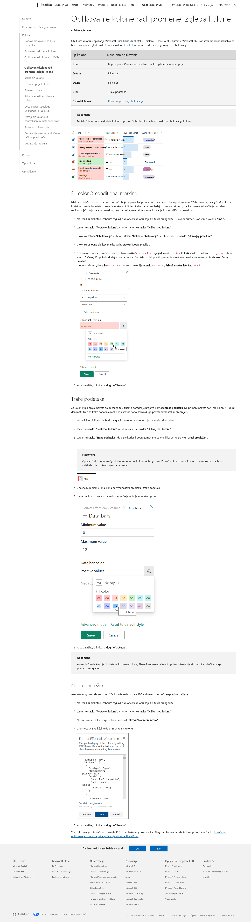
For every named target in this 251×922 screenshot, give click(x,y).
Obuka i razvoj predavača (100, 893)
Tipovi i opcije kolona (36, 84)
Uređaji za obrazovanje (99, 871)
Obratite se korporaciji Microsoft (141, 915)
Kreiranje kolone (34, 77)
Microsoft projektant (173, 866)
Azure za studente (97, 904)
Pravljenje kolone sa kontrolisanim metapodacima (41, 119)
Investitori (207, 877)
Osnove (26, 19)
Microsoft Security (133, 871)
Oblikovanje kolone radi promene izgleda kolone (38, 69)
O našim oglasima (207, 915)
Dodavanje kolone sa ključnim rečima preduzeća (42, 135)
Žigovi (193, 915)
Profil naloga (57, 866)
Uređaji (101, 4)
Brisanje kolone (33, 90)
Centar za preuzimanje (61, 871)
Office (75, 4)
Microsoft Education (98, 866)
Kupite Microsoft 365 (152, 4)
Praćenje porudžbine (60, 877)
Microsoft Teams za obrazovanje (103, 877)
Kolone (26, 35)
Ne (159, 848)
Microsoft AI (131, 866)
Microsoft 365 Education (100, 882)
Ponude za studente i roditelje (102, 899)
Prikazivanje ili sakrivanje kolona (39, 98)
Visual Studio (170, 899)
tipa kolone (130, 45)
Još (132, 4)
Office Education (96, 888)
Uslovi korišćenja (179, 915)
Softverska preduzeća (174, 893)
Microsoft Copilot (20, 866)
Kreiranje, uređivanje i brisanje (40, 27)
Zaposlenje (207, 866)
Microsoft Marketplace (174, 882)
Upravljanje (29, 171)
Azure (128, 877)
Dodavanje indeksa (35, 143)
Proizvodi (87, 4)
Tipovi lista (28, 163)
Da (137, 848)
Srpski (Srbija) (23, 914)
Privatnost (163, 915)
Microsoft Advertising (134, 893)
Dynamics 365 (131, 882)
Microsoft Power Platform (175, 888)
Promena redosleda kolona (40, 51)
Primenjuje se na (82, 30)
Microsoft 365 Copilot (134, 899)
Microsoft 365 (61, 4)
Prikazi (26, 155)
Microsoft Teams (132, 904)
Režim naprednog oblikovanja (125, 101)
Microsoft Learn (171, 871)
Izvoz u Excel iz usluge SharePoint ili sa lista (37, 108)
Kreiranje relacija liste (37, 127)
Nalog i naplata (119, 4)
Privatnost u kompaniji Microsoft (216, 871)
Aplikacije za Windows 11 (23, 877)
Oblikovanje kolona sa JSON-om (41, 59)
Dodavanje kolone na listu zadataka (39, 43)
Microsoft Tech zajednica (175, 877)
